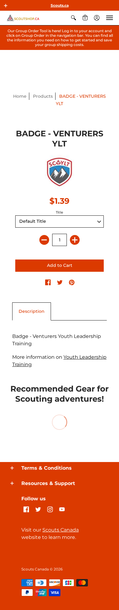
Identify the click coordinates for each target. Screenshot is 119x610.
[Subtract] (44, 240)
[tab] (31, 311)
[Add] (75, 240)
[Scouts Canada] (23, 18)
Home (20, 96)
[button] (6, 5)
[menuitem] (73, 18)
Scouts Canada (60, 530)
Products (43, 96)
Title (59, 212)
